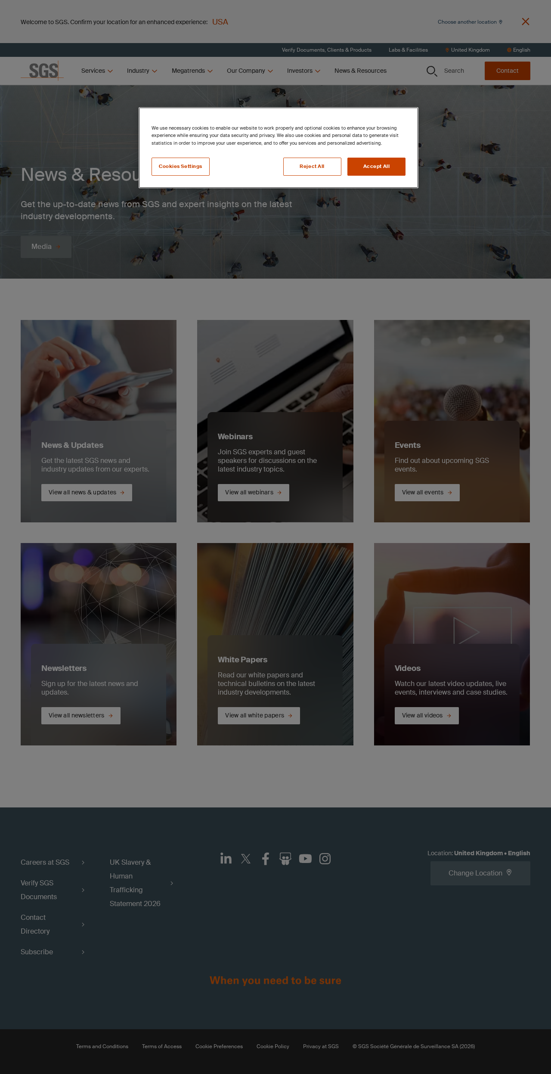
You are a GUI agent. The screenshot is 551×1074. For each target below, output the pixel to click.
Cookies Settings (180, 166)
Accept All (376, 166)
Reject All (312, 166)
